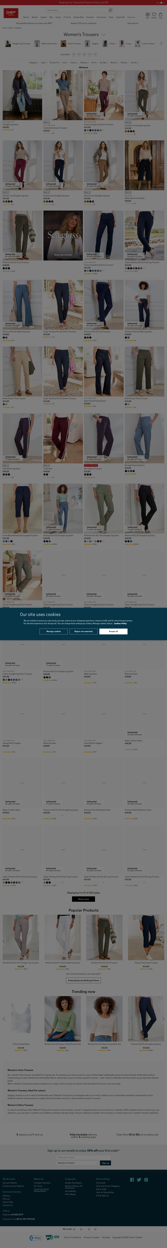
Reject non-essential (83, 631)
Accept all (113, 631)
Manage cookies (53, 631)
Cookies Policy (120, 623)
